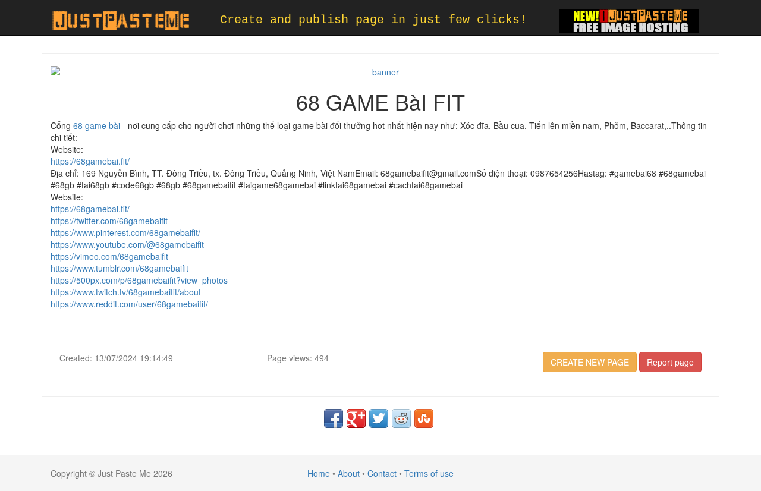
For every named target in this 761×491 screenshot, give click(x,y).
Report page (670, 362)
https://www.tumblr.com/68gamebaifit (119, 268)
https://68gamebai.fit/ (90, 161)
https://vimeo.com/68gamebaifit (109, 256)
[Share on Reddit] (401, 418)
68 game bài (96, 125)
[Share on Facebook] (333, 418)
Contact (382, 473)
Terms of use (429, 473)
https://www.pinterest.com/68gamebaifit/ (125, 232)
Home (318, 473)
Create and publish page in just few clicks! (373, 20)
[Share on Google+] (356, 418)
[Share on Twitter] (378, 418)
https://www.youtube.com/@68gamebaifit (127, 244)
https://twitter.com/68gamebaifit (109, 220)
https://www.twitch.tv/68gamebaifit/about (126, 292)
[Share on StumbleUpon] (423, 418)
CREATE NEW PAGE (590, 362)
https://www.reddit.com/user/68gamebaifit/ (129, 304)
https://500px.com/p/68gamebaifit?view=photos (139, 280)
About (349, 473)
